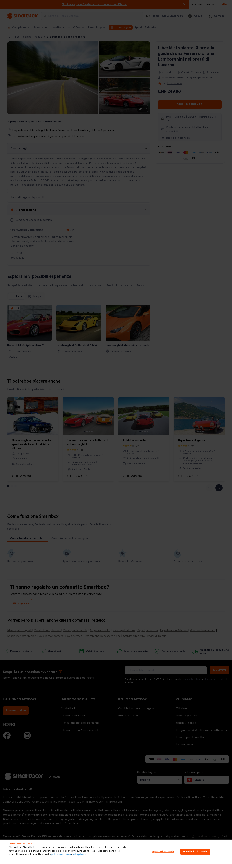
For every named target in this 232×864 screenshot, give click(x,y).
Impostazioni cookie (163, 851)
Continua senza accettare (20, 844)
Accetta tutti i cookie (195, 851)
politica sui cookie (61, 854)
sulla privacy (79, 854)
